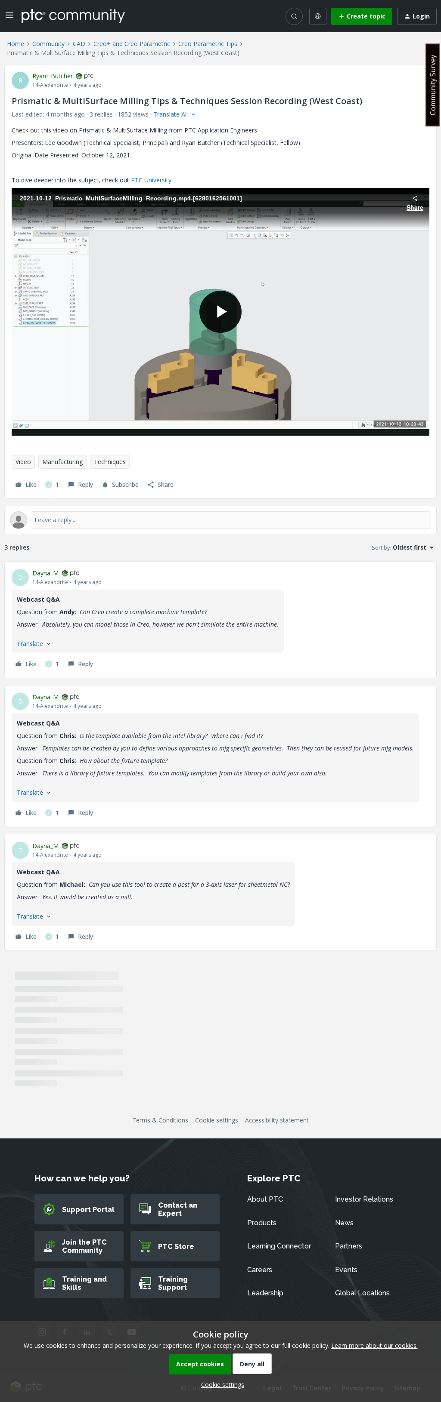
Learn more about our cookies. (374, 1345)
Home (15, 44)
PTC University (151, 180)
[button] (9, 18)
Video (23, 462)
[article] (220, 620)
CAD (79, 44)
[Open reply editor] (220, 520)
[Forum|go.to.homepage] (73, 16)
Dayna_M (45, 573)
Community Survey (433, 85)
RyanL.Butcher (52, 76)
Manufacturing (62, 462)
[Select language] (317, 16)
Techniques (110, 462)
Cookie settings (216, 1120)
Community (48, 44)
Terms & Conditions (160, 1120)
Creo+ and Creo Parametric (131, 44)
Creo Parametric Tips (207, 44)
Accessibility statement (277, 1120)
